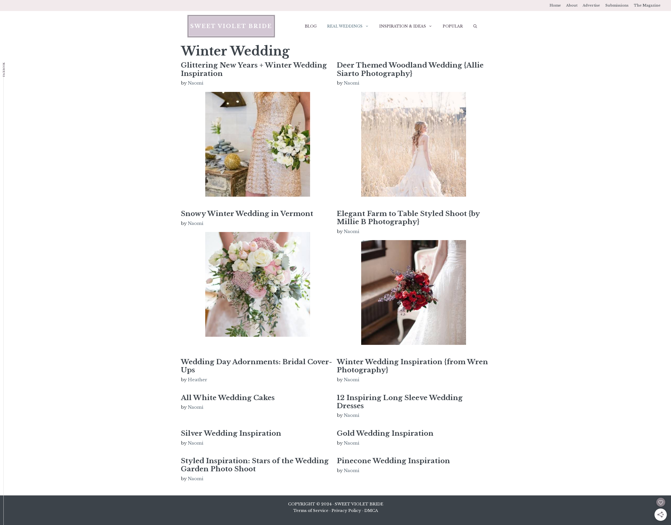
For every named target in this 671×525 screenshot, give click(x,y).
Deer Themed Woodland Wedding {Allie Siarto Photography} (410, 69)
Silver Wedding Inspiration (231, 433)
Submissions (617, 5)
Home (555, 5)
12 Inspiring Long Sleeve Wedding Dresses (400, 402)
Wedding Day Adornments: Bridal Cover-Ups (256, 366)
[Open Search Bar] (475, 26)
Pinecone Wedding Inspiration (393, 461)
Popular (453, 26)
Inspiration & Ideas (402, 26)
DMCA (371, 510)
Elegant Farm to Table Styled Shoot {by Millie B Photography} (408, 217)
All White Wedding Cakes (228, 398)
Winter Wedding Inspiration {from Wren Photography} (412, 366)
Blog (311, 26)
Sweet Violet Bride (231, 26)
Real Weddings (344, 26)
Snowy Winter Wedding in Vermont (247, 213)
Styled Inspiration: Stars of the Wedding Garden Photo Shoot (255, 465)
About (571, 5)
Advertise (591, 5)
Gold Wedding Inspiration (385, 433)
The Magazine (647, 5)
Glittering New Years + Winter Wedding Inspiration (254, 69)
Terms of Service (310, 510)
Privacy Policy (346, 510)
